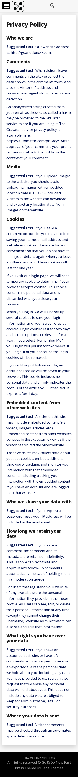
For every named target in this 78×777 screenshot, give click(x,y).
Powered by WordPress (39, 758)
